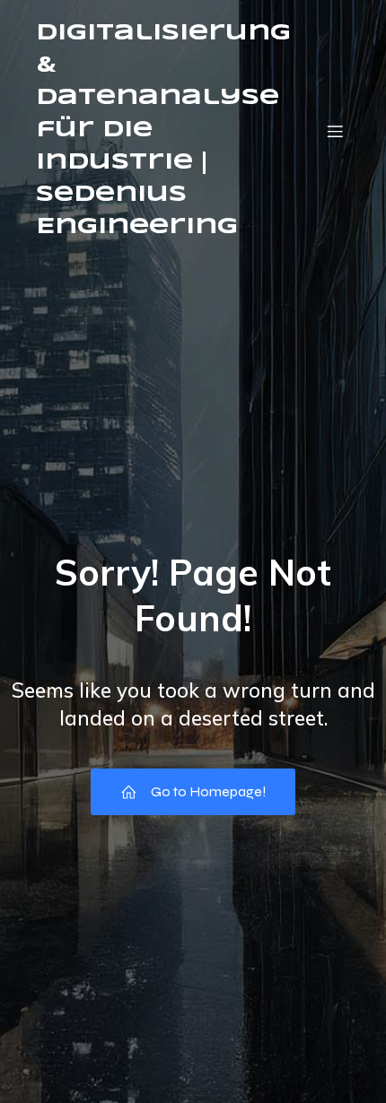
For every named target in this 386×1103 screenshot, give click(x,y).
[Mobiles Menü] (335, 131)
